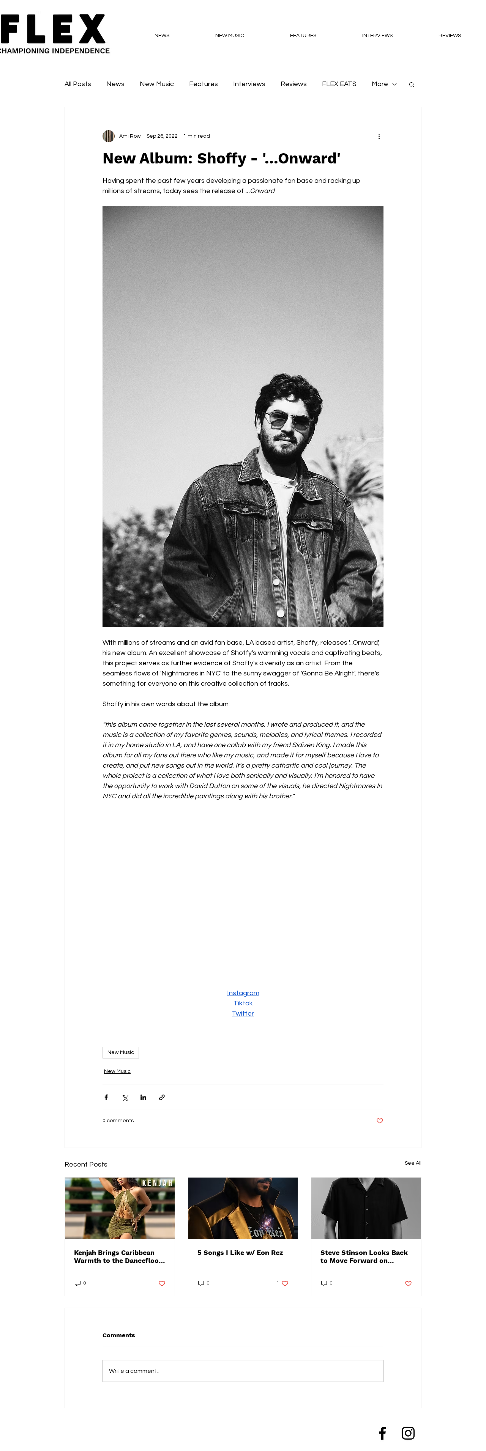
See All (413, 1163)
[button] (411, 84)
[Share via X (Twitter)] (124, 1097)
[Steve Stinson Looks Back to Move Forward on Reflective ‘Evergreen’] (366, 1208)
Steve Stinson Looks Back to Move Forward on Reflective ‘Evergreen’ (364, 1256)
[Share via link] (162, 1097)
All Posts (78, 84)
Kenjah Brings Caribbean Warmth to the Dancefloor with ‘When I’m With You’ (118, 1256)
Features (203, 84)
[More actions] (378, 136)
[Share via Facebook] (106, 1097)
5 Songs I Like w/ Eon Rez (240, 1252)
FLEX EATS (339, 84)
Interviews (249, 84)
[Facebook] (382, 1433)
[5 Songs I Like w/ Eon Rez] (243, 1208)
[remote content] (243, 894)
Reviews (294, 84)
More (380, 84)
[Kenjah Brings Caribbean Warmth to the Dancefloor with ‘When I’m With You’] (120, 1208)
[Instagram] (408, 1433)
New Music (157, 84)
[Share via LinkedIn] (143, 1097)
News (115, 84)
